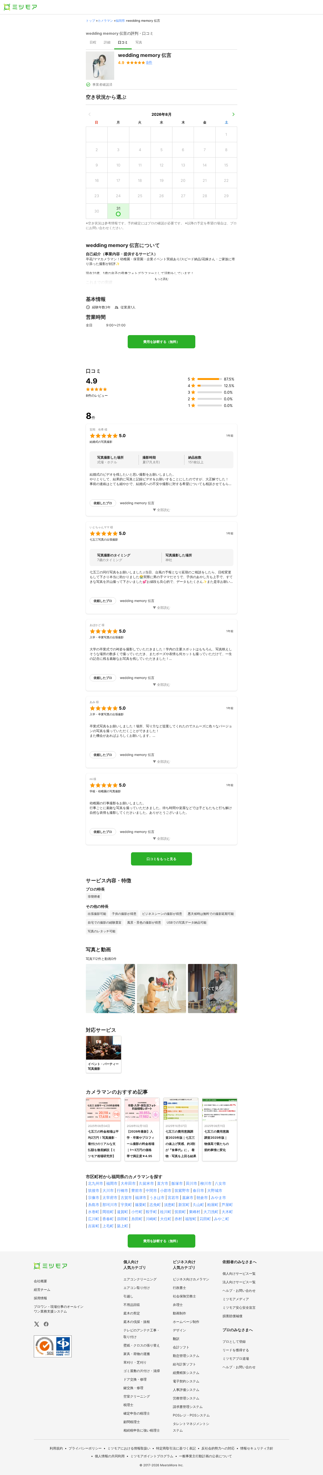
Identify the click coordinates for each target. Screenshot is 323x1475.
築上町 (122, 1225)
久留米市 (146, 1183)
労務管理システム (186, 1398)
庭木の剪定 (131, 1313)
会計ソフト (181, 1347)
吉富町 (93, 1225)
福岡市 (112, 1183)
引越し (128, 1296)
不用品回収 (131, 1305)
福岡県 (120, 20)
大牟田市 (128, 1183)
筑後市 (93, 1190)
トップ (90, 20)
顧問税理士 (131, 1422)
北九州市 (95, 1183)
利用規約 (56, 1448)
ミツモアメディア (236, 1299)
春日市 (198, 1190)
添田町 (122, 1218)
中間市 (151, 1190)
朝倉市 (202, 1197)
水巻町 (93, 1211)
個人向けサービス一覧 (239, 1273)
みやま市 (218, 1197)
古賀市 (126, 1197)
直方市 (162, 1183)
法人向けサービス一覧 (239, 1282)
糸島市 (93, 1204)
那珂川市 (110, 1204)
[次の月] (233, 114)
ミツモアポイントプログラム (151, 1456)
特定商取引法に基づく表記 (176, 1448)
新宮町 (184, 1204)
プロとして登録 (234, 1341)
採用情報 (40, 1298)
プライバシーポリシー (85, 1448)
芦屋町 (227, 1204)
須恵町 (169, 1204)
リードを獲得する (236, 1350)
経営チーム (42, 1289)
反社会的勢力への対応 (218, 1448)
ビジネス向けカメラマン (191, 1279)
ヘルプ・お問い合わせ (239, 1290)
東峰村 (194, 1211)
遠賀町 (122, 1211)
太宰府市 (110, 1197)
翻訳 (176, 1339)
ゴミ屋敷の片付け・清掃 (141, 1371)
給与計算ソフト (184, 1364)
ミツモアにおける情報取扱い (128, 1448)
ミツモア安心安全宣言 (239, 1307)
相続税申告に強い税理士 (141, 1430)
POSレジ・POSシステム (191, 1415)
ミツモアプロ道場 (236, 1358)
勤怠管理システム (186, 1356)
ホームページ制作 (186, 1322)
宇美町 (126, 1204)
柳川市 (206, 1183)
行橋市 (122, 1190)
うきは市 (157, 1197)
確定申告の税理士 (136, 1413)
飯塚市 (177, 1183)
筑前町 (180, 1211)
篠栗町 (140, 1204)
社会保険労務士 (184, 1296)
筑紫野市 (182, 1190)
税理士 (128, 1405)
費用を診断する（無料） (161, 342)
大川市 (108, 1190)
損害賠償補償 (232, 1316)
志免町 (155, 1204)
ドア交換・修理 (135, 1379)
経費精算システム (186, 1373)
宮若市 (173, 1197)
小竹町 (137, 1211)
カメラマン (105, 20)
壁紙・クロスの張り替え (141, 1345)
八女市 (220, 1183)
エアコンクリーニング (140, 1279)
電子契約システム (186, 1381)
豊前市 (137, 1190)
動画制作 (179, 1313)
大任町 (165, 1218)
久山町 (198, 1204)
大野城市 (214, 1190)
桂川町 (165, 1211)
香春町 (108, 1218)
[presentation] (93, 42)
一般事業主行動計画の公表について (205, 1456)
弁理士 (178, 1305)
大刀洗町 (210, 1211)
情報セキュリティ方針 (256, 1448)
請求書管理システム (188, 1407)
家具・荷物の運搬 (136, 1354)
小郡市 (165, 1190)
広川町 (93, 1218)
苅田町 (205, 1218)
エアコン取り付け (136, 1288)
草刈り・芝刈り (135, 1362)
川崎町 (151, 1218)
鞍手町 (151, 1211)
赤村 (178, 1218)
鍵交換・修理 (133, 1388)
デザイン (179, 1330)
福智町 (190, 1218)
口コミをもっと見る (161, 859)
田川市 (191, 1183)
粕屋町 (212, 1204)
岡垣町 (108, 1211)
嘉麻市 (187, 1197)
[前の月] (89, 114)
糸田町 (137, 1218)
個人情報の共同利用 (110, 1456)
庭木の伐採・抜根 (136, 1322)
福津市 (140, 1197)
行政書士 (179, 1288)
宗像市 (93, 1197)
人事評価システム (186, 1390)
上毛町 (108, 1225)
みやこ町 (221, 1218)
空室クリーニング (136, 1396)
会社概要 (40, 1281)
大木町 (227, 1211)
